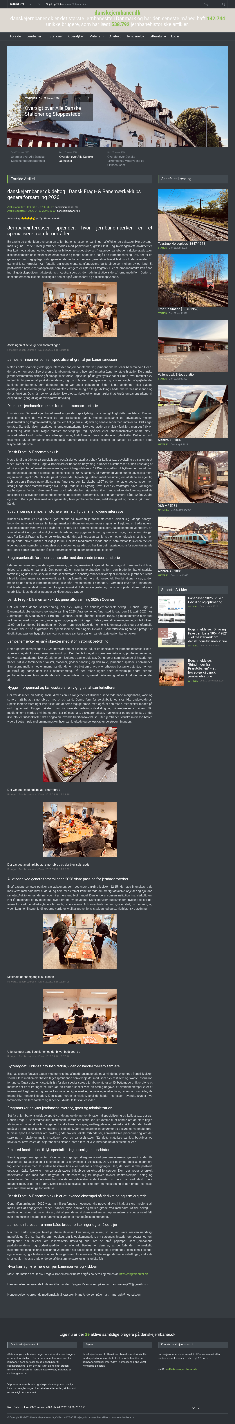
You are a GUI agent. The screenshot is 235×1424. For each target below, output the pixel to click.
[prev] (80, 98)
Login (175, 36)
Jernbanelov (135, 36)
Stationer (56, 36)
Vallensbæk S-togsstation (177, 374)
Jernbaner (33, 36)
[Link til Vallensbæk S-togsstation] (193, 346)
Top (193, 1408)
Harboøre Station (56, 4)
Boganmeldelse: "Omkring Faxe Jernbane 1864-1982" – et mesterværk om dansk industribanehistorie (207, 604)
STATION (162, 248)
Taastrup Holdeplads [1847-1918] (182, 243)
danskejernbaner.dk (117, 12)
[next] (88, 98)
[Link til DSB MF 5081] (193, 477)
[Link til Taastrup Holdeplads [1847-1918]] (193, 215)
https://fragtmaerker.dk (133, 1274)
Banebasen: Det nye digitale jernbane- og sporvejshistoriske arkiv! (206, 664)
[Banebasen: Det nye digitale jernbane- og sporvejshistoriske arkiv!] (171, 672)
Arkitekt (115, 36)
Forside (15, 36)
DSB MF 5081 (167, 506)
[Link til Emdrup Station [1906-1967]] (193, 280)
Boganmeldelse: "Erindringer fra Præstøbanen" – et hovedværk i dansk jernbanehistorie (202, 637)
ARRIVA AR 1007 (170, 440)
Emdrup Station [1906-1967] (178, 309)
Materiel (95, 36)
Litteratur (156, 36)
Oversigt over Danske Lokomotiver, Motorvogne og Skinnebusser (56, 114)
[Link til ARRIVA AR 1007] (193, 411)
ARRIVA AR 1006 (170, 571)
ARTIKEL (193, 614)
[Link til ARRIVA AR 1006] (193, 543)
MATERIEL (30, 98)
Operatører (76, 36)
